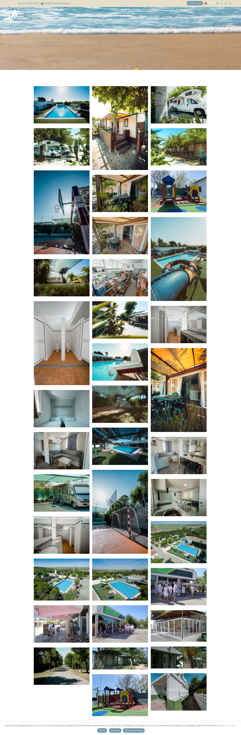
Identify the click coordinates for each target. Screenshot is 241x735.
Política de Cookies (226, 725)
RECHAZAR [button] (115, 730)
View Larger (61, 102)
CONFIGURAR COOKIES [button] (133, 730)
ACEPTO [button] (102, 730)
